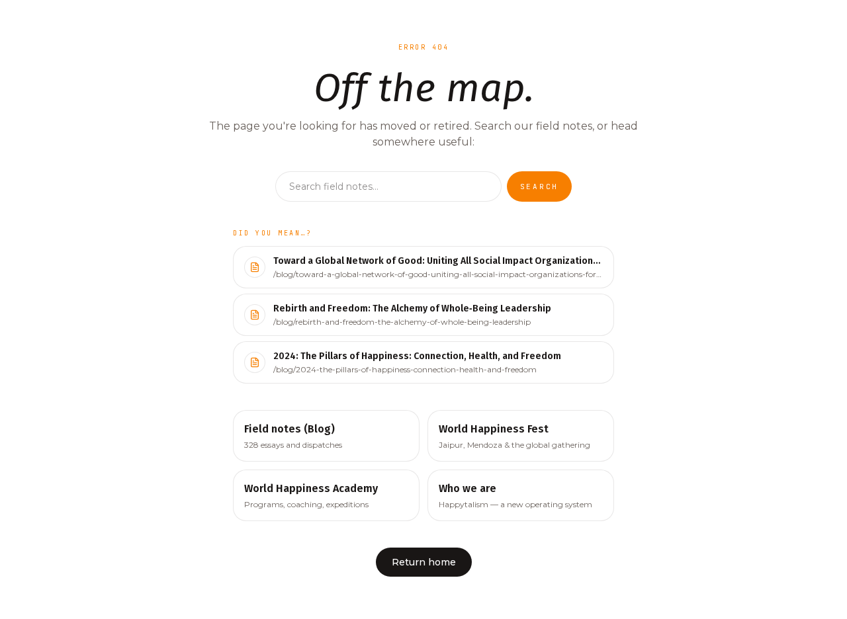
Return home (424, 562)
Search (539, 186)
